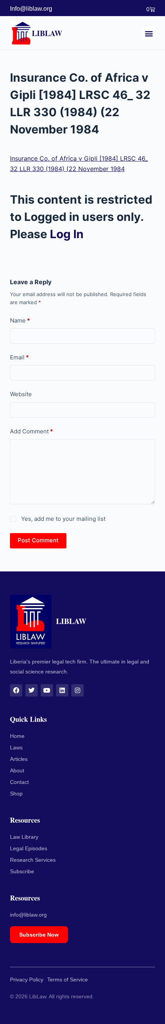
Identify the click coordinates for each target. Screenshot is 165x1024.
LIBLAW (47, 33)
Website (21, 394)
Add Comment (31, 431)
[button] (148, 33)
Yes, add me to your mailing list (63, 518)
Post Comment (38, 540)
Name (20, 320)
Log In (67, 234)
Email (19, 357)
